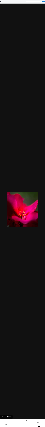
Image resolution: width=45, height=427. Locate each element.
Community (14, 1)
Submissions (36, 420)
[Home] (3, 2)
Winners (3, 420)
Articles (8, 1)
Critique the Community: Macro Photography (13, 420)
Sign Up (43, 1)
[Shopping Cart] (39, 1)
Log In (40, 1)
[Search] (37, 1)
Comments (42, 420)
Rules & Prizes (29, 420)
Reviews (11, 1)
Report (38, 422)
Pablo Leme (9, 424)
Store (21, 1)
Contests (18, 1)
